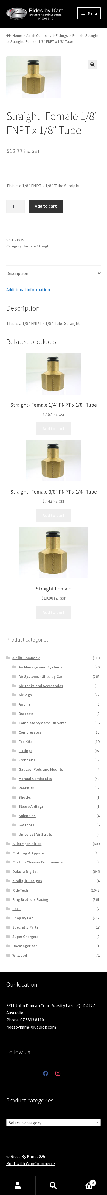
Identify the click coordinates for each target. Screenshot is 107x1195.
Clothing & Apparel (28, 853)
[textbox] (54, 1123)
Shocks (25, 797)
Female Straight (85, 35)
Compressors (30, 732)
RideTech (20, 890)
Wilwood (19, 955)
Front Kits (27, 759)
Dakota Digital (25, 871)
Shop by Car (22, 917)
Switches (26, 825)
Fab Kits (25, 741)
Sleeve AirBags (31, 806)
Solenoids (27, 815)
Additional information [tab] (28, 289)
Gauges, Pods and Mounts (41, 769)
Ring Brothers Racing (30, 899)
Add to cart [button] (53, 428)
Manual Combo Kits (35, 778)
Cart (82, 1181)
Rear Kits (26, 787)
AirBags (25, 694)
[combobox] (53, 1122)
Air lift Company (39, 35)
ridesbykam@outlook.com (31, 1027)
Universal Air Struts (35, 834)
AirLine (24, 704)
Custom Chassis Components (37, 862)
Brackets (26, 713)
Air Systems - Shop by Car (40, 676)
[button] (92, 64)
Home (17, 35)
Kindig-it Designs (27, 880)
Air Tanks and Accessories (41, 685)
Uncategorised (25, 945)
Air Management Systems (40, 667)
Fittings (62, 35)
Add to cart (46, 206)
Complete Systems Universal (43, 722)
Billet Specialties (26, 843)
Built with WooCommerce (30, 1163)
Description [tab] (17, 273)
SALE (16, 908)
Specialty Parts (25, 927)
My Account (18, 1185)
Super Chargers (25, 936)
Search (53, 1185)
